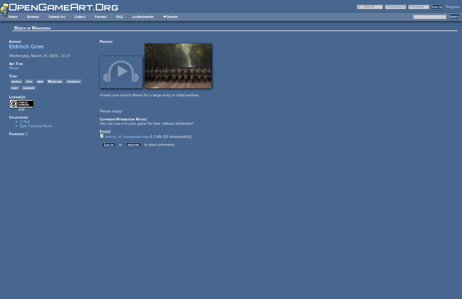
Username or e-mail (395, 6)
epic (29, 81)
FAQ (119, 17)
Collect (80, 17)
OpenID (369, 6)
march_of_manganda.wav (127, 136)
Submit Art (57, 17)
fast (14, 88)
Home (13, 17)
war (40, 81)
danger (28, 88)
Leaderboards (143, 17)
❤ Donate (170, 17)
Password (417, 6)
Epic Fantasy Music (36, 126)
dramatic (73, 81)
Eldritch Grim (26, 47)
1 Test (25, 121)
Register (453, 7)
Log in (108, 145)
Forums (101, 17)
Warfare (55, 81)
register (133, 145)
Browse (33, 17)
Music (14, 68)
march (16, 81)
